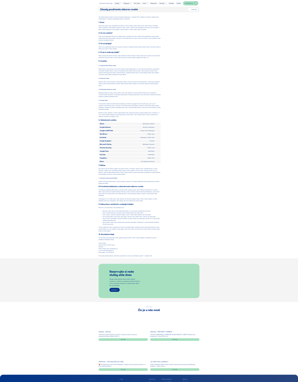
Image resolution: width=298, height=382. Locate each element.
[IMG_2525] (110, 314)
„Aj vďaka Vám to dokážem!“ (159, 361)
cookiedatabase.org (136, 255)
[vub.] (161, 343)
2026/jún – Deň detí (105, 332)
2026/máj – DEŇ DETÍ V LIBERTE (161, 332)
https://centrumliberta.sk (114, 25)
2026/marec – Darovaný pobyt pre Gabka (111, 361)
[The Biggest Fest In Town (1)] (161, 314)
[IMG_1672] (110, 343)
